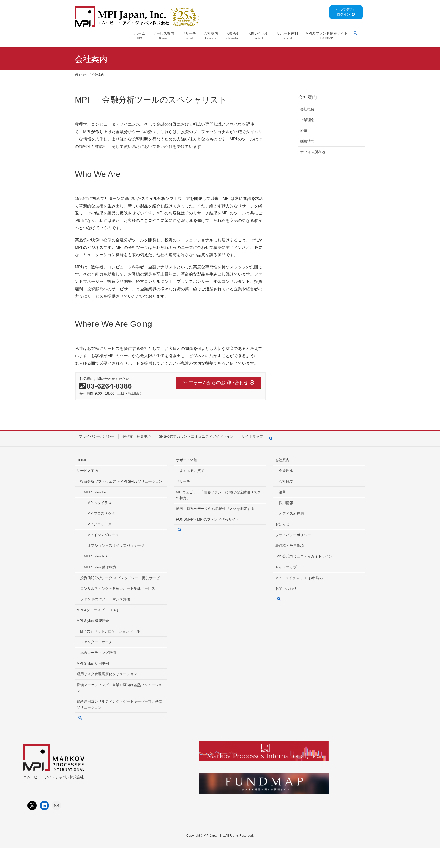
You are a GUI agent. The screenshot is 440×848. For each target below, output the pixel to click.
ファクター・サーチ (96, 642)
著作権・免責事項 (136, 436)
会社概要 (307, 109)
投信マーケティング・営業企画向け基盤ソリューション (119, 688)
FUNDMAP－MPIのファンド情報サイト (207, 519)
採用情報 (307, 141)
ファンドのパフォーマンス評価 (105, 599)
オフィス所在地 (312, 152)
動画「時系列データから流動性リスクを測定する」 (217, 509)
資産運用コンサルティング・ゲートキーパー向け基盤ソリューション (119, 704)
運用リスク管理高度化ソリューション (107, 674)
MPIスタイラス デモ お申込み (299, 578)
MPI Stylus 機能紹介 (93, 621)
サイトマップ (252, 436)
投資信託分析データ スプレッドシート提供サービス (121, 578)
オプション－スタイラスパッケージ (115, 545)
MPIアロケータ (99, 524)
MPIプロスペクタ (101, 513)
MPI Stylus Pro (95, 492)
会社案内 (282, 460)
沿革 (303, 130)
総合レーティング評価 (98, 653)
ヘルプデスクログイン (346, 12)
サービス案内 (87, 471)
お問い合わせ (286, 588)
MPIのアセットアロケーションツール (110, 631)
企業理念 (307, 120)
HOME (82, 460)
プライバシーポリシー (97, 436)
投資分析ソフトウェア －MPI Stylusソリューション (121, 481)
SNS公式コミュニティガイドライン (303, 556)
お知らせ (282, 524)
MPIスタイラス (99, 503)
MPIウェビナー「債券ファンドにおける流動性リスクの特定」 (218, 495)
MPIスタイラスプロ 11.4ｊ (98, 610)
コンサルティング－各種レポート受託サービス (117, 588)
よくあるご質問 (192, 471)
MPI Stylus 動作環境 (100, 567)
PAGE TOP (425, 818)
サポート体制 (186, 460)
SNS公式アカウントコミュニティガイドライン (196, 436)
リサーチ (183, 481)
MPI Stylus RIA (96, 556)
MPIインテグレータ (103, 535)
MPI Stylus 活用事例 (93, 663)
